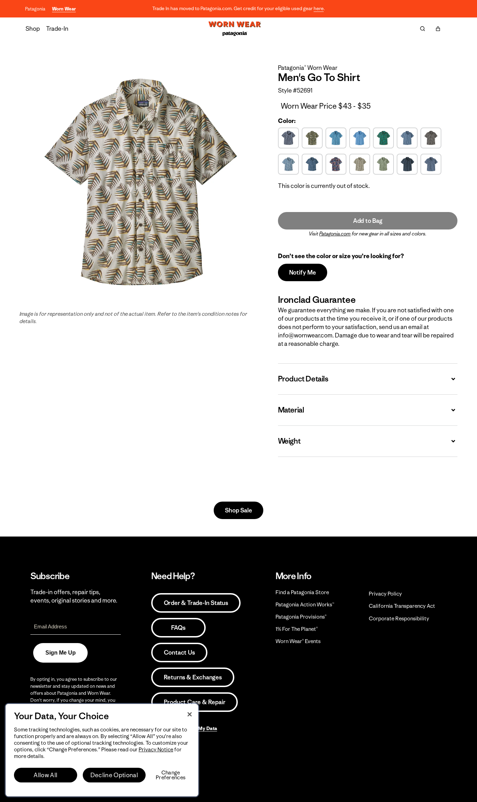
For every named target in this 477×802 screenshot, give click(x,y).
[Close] (189, 714)
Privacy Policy (385, 593)
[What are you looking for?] (422, 28)
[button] (438, 28)
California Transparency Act (402, 606)
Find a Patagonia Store (302, 592)
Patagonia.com (335, 234)
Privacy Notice (156, 749)
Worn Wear (64, 9)
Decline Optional (114, 775)
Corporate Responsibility (399, 618)
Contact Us (179, 652)
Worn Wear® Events (298, 641)
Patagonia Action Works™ (305, 604)
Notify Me (302, 272)
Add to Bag (367, 221)
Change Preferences (170, 775)
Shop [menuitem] (32, 28)
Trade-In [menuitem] (57, 28)
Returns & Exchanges (193, 677)
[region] (102, 750)
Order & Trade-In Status (196, 603)
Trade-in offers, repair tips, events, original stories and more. (73, 596)
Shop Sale (238, 510)
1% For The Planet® (297, 629)
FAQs (178, 628)
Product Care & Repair (195, 702)
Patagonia (35, 9)
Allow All (45, 775)
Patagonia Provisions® (301, 616)
